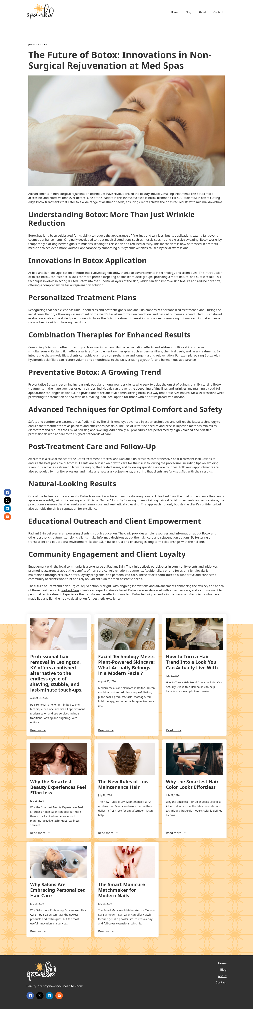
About (202, 12)
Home (174, 12)
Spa (44, 44)
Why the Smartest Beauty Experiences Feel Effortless (58, 787)
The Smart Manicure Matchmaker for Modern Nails (121, 890)
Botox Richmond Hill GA (164, 198)
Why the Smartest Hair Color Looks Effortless (192, 784)
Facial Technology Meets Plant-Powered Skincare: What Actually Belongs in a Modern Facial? (126, 665)
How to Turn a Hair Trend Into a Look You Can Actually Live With (192, 662)
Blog (188, 12)
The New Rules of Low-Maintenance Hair (124, 784)
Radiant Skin (70, 590)
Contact (218, 12)
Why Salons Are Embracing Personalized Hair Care (58, 890)
